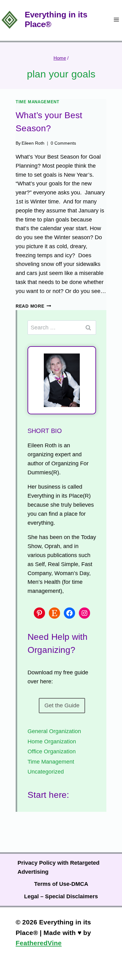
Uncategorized (46, 772)
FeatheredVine (39, 942)
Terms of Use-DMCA (61, 884)
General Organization (54, 731)
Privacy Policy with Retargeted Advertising (58, 867)
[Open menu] (116, 20)
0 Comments (63, 143)
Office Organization (52, 751)
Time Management (37, 102)
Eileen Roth (33, 143)
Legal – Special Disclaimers (61, 896)
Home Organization (52, 741)
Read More (33, 306)
